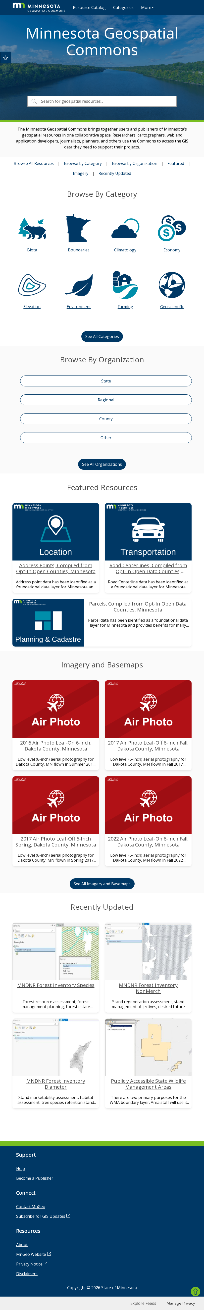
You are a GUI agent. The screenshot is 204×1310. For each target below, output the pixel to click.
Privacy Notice (30, 1264)
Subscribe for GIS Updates (41, 1216)
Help (20, 1168)
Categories (123, 7)
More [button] (146, 7)
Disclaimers (27, 1273)
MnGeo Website (31, 1254)
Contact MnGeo (30, 1206)
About (22, 1244)
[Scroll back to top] (195, 1291)
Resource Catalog (89, 7)
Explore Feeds (143, 1303)
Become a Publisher (34, 1178)
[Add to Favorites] (5, 57)
